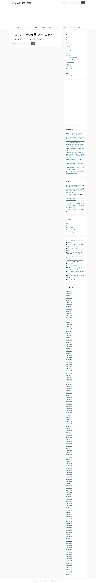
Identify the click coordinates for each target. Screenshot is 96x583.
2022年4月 (69, 362)
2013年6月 (69, 550)
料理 (68, 53)
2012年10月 (69, 563)
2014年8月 (69, 519)
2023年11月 (69, 329)
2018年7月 (69, 428)
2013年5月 (69, 552)
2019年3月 (69, 410)
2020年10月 (69, 382)
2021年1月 (69, 375)
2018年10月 (69, 421)
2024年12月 (69, 311)
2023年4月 (69, 340)
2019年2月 (69, 413)
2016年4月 (69, 481)
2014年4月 (69, 527)
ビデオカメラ (70, 62)
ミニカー (65, 27)
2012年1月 (69, 569)
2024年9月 (69, 315)
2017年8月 (69, 446)
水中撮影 (69, 51)
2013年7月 (69, 547)
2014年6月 (69, 523)
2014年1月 (69, 534)
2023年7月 (69, 333)
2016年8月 (69, 472)
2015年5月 (69, 501)
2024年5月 (69, 322)
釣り (18, 27)
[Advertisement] (48, 15)
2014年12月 (69, 510)
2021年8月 (69, 366)
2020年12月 (69, 377)
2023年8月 (69, 331)
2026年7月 (69, 293)
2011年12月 (69, 572)
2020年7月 (69, 388)
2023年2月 (69, 344)
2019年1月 (69, 415)
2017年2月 (69, 459)
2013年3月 (69, 556)
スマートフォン (71, 59)
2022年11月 (69, 351)
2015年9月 (69, 492)
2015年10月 (69, 490)
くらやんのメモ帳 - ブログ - (22, 3)
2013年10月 (69, 541)
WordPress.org (70, 232)
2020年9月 (69, 384)
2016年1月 (69, 483)
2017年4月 (69, 455)
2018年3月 (69, 437)
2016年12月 (69, 463)
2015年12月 (69, 485)
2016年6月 (69, 477)
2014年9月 (69, 516)
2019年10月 (69, 399)
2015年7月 (69, 496)
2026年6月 (69, 295)
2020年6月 (69, 390)
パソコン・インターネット (74, 57)
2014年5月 (69, 525)
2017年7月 (69, 448)
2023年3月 (69, 342)
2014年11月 (69, 512)
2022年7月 (69, 357)
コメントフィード (70, 229)
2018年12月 (69, 417)
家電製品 (43, 27)
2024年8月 (69, 318)
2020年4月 (69, 393)
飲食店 (69, 66)
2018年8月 (69, 426)
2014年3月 (69, 530)
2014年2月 (69, 532)
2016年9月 (69, 470)
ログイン (68, 225)
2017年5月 (69, 452)
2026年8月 (69, 291)
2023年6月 (69, 335)
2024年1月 (69, 324)
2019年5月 (69, 408)
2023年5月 (69, 337)
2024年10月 (69, 313)
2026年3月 (69, 302)
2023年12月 (69, 326)
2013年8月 (69, 545)
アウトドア (28, 27)
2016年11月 (69, 466)
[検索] (83, 2)
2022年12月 (69, 348)
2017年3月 (69, 457)
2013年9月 (69, 543)
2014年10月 (69, 514)
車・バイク (58, 27)
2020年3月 (69, 395)
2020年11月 (69, 379)
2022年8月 (69, 355)
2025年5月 (69, 304)
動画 (36, 27)
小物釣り (69, 242)
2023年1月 (69, 346)
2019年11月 (69, 397)
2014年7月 (69, 521)
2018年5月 (69, 432)
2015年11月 (69, 488)
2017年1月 (69, 461)
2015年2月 (69, 508)
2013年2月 (69, 558)
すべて (12, 27)
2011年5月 (69, 574)
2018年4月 (69, 435)
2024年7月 (69, 320)
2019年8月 (69, 401)
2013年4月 (69, 554)
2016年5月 (69, 479)
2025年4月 (69, 306)
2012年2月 (69, 567)
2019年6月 (69, 406)
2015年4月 (69, 503)
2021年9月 (69, 364)
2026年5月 (69, 298)
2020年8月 (69, 386)
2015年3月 (69, 505)
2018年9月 (69, 424)
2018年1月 (69, 439)
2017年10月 (69, 441)
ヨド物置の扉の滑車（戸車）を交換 (75, 209)
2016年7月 (69, 474)
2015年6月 (69, 499)
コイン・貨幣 (77, 27)
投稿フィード (69, 227)
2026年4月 (69, 300)
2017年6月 (69, 450)
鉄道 (71, 27)
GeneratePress (58, 581)
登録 (67, 223)
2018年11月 (69, 419)
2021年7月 (69, 368)
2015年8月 (69, 494)
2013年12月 (69, 536)
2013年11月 (69, 538)
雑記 (50, 27)
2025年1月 (69, 309)
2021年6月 (69, 371)
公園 (68, 46)
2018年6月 (69, 430)
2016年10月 (69, 468)
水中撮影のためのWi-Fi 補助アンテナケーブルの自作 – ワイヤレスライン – (75, 205)
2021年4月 (69, 373)
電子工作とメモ (71, 279)
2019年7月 (69, 404)
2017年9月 (69, 443)
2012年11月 (69, 561)
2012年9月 (69, 565)
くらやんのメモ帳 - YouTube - (75, 240)
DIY (22, 27)
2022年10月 (69, 353)
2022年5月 (69, 360)
